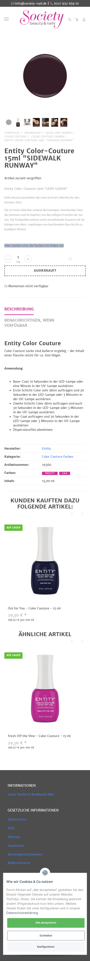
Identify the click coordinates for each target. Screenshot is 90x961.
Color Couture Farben (57, 457)
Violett (50, 473)
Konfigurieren (45, 946)
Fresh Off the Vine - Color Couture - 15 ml (39, 736)
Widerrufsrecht (19, 863)
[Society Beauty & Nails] (42, 19)
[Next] (82, 514)
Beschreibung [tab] (19, 309)
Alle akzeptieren (45, 922)
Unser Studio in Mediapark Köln (31, 794)
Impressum (16, 846)
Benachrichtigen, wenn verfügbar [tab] (29, 323)
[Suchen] (69, 19)
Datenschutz (17, 819)
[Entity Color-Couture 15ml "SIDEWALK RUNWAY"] (45, 77)
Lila (64, 473)
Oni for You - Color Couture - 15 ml (34, 608)
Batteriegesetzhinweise (25, 854)
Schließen (46, 935)
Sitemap (14, 837)
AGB (11, 828)
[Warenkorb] (77, 19)
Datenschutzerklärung (22, 913)
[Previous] (71, 514)
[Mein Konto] (83, 19)
